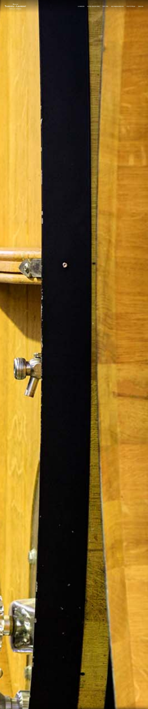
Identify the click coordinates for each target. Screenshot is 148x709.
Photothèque (131, 6)
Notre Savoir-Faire (93, 6)
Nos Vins (105, 6)
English (140, 6)
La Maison (81, 6)
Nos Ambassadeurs (117, 6)
